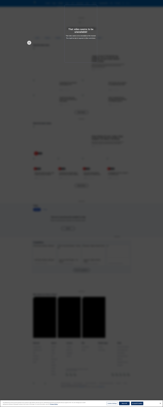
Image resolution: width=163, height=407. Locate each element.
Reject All (124, 403)
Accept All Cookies (137, 403)
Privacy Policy (54, 404)
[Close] (160, 403)
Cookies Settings (112, 403)
